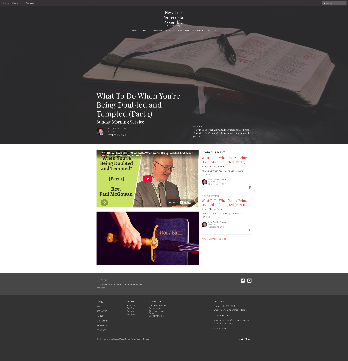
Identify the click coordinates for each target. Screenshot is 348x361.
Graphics (198, 30)
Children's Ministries (157, 305)
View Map (101, 287)
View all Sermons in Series (214, 238)
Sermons (157, 30)
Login (148, 339)
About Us (131, 305)
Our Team (131, 308)
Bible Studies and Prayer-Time (156, 312)
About (145, 30)
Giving (15, 3)
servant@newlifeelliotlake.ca (234, 309)
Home (135, 30)
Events (170, 30)
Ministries (183, 30)
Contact (211, 30)
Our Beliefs (131, 314)
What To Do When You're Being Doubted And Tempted (222, 129)
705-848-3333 (28, 3)
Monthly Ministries (156, 316)
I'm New (130, 311)
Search (6, 3)
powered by (240, 341)
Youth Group (154, 308)
